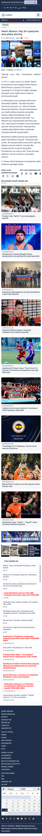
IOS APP (4, 785)
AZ (2, 8)
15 (34, 803)
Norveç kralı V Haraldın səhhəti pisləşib (18, 620)
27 (24, 810)
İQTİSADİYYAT (6, 720)
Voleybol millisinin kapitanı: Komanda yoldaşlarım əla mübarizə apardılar (16, 331)
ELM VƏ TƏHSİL (7, 732)
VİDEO (3, 746)
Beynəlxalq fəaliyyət (10, 764)
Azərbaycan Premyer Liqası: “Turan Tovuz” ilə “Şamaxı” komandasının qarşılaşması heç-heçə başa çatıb (20, 370)
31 (6, 813)
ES (16, 8)
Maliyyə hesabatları (10, 761)
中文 (24, 8)
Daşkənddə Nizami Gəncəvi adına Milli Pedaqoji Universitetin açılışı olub (21, 594)
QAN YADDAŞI (6, 740)
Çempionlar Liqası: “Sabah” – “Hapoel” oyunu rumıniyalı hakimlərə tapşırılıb (19, 523)
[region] (22, 634)
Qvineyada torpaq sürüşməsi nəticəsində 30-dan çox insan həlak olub (20, 585)
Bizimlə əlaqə (7, 753)
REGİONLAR (5, 723)
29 (34, 810)
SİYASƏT (4, 717)
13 (24, 803)
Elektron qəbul (8, 773)
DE (11, 8)
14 (29, 803)
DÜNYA (4, 738)
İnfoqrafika (6, 743)
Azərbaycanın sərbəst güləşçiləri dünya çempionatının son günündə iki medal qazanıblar (21, 255)
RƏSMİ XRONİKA (7, 711)
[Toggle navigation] (37, 15)
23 (39, 807)
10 (6, 803)
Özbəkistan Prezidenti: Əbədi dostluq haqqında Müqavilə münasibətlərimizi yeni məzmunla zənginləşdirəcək (21, 666)
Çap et (18, 38)
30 (39, 810)
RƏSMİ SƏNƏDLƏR (8, 714)
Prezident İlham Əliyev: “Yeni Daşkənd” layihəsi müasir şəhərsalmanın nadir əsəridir (20, 656)
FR (13, 8)
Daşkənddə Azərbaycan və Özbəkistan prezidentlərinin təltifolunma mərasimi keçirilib (19, 686)
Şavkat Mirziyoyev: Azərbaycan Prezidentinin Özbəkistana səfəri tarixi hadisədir (20, 676)
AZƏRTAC (18, 70)
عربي (20, 8)
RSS (2, 779)
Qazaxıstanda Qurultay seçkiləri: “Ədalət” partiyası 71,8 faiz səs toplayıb (18, 696)
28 (29, 810)
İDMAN (5, 25)
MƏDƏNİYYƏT (6, 728)
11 (13, 803)
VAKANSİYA (5, 769)
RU (5, 8)
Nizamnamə (6, 758)
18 (13, 807)
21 (29, 807)
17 (6, 807)
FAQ (2, 776)
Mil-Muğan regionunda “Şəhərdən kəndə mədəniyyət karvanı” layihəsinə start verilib (19, 612)
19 (18, 807)
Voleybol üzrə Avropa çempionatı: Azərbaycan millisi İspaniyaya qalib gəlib (20, 409)
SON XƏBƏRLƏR (11, 561)
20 (24, 807)
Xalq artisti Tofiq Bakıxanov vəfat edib (17, 648)
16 (39, 803)
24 (6, 810)
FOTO (3, 749)
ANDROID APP (6, 782)
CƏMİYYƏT (5, 725)
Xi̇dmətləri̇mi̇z (7, 767)
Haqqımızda (6, 755)
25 (13, 810)
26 (18, 810)
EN (8, 8)
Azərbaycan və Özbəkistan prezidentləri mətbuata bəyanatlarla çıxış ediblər (21, 638)
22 (34, 807)
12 (18, 803)
